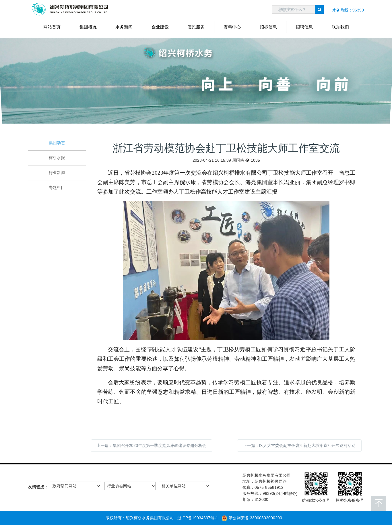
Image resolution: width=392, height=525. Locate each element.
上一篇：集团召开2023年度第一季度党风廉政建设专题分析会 (151, 445)
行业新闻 (57, 172)
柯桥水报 (57, 157)
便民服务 (196, 26)
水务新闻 (124, 26)
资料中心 (232, 26)
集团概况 (88, 26)
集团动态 (57, 142)
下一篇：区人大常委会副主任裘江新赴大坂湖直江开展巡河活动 (299, 445)
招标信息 (268, 26)
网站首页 (52, 26)
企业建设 (160, 26)
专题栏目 (57, 187)
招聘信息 (304, 26)
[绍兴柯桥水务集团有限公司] (71, 9)
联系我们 (340, 26)
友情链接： (38, 487)
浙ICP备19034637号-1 (197, 518)
